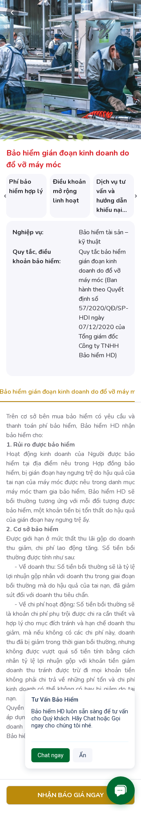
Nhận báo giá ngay (71, 795)
